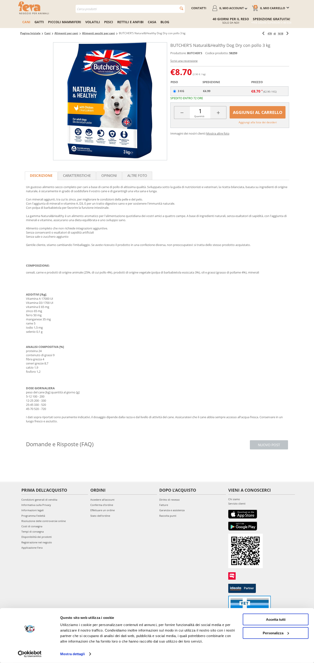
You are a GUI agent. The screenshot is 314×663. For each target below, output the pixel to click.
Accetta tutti (275, 619)
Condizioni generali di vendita (39, 499)
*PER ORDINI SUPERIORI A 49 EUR (271, 22)
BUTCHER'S (194, 53)
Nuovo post (269, 445)
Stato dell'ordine (100, 515)
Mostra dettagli (72, 654)
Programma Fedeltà (33, 515)
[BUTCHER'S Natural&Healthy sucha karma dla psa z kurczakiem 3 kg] (110, 101)
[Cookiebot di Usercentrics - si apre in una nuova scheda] (30, 654)
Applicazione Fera (32, 547)
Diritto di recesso (169, 499)
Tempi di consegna (32, 531)
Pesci (108, 22)
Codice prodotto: (216, 53)
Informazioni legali (32, 510)
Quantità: (199, 116)
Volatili (92, 22)
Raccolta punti (167, 515)
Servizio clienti (236, 503)
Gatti (39, 22)
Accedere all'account (102, 499)
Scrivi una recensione (184, 61)
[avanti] (287, 33)
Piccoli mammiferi (64, 22)
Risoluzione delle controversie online (43, 521)
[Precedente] (263, 33)
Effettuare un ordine (102, 510)
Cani (26, 22)
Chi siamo (234, 499)
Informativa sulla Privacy (36, 505)
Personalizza (273, 633)
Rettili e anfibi (130, 22)
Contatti (198, 8)
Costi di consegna (31, 526)
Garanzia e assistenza (172, 510)
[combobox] (130, 9)
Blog (164, 22)
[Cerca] (181, 8)
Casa (152, 22)
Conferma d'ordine (101, 505)
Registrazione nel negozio (36, 542)
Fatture (163, 505)
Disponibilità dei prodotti (36, 537)
